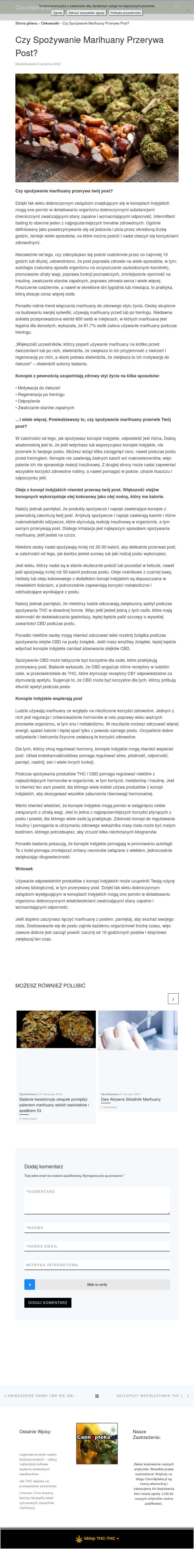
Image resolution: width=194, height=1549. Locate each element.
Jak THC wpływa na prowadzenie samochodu (38, 1483)
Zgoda (57, 13)
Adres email (42, 1246)
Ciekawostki (50, 23)
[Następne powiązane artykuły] (173, 998)
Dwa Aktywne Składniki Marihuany (131, 1099)
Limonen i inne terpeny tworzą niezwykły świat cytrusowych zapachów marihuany (36, 1500)
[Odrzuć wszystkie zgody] (188, 10)
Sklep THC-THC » (101, 1538)
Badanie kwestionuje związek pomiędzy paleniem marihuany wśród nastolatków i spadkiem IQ (54, 1104)
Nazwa (35, 1228)
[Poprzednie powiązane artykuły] (161, 998)
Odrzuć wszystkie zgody (86, 13)
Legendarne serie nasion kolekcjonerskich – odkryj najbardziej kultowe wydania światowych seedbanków (38, 1464)
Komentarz (40, 1192)
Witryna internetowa (52, 1265)
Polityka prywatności (126, 13)
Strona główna (26, 23)
